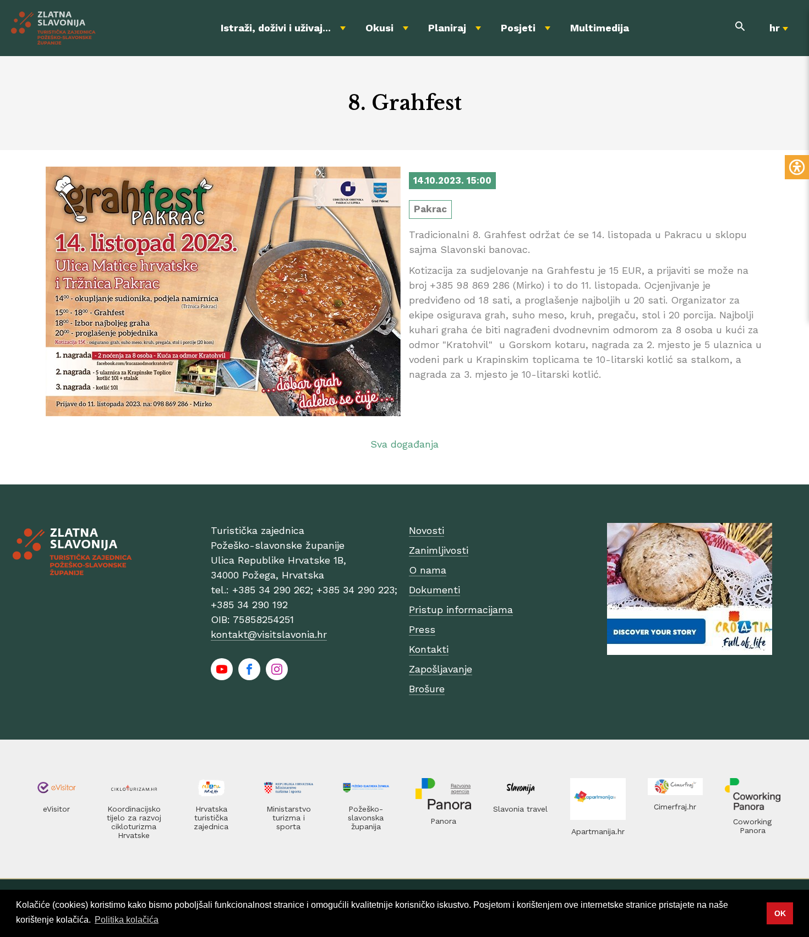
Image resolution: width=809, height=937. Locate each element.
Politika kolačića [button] (126, 919)
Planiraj (447, 28)
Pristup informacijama (461, 609)
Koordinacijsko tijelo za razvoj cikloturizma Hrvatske (134, 822)
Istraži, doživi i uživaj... (276, 28)
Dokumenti (434, 590)
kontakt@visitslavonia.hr (269, 634)
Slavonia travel (520, 808)
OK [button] (780, 913)
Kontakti (429, 649)
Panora (443, 821)
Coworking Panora (752, 826)
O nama (427, 570)
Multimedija (599, 28)
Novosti (426, 530)
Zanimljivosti (438, 550)
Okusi (379, 28)
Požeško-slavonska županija (366, 817)
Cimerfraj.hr (675, 806)
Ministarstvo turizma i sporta (288, 817)
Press (422, 629)
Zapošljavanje (440, 669)
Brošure (427, 689)
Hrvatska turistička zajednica (211, 817)
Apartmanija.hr (598, 831)
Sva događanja (404, 444)
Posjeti (518, 28)
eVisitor (56, 808)
